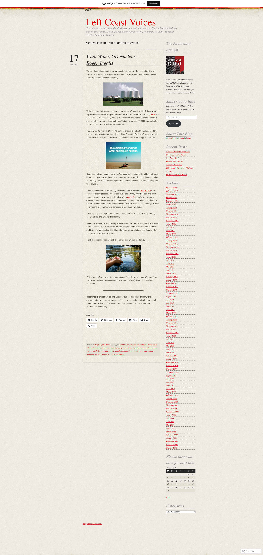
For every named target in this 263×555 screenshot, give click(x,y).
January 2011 (171, 359)
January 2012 (171, 319)
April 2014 (170, 230)
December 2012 (172, 283)
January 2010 (171, 398)
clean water (124, 344)
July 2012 (170, 299)
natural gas (106, 347)
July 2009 (170, 418)
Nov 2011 (74, 59)
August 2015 (171, 204)
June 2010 (170, 382)
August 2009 (171, 415)
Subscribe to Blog (180, 101)
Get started (153, 3)
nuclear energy (117, 347)
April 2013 (170, 270)
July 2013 (170, 260)
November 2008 (172, 444)
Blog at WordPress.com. (92, 523)
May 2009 (170, 425)
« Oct (168, 497)
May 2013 (170, 266)
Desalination (145, 190)
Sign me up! (173, 123)
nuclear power (129, 347)
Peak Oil (96, 351)
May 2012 (170, 306)
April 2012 (170, 309)
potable (152, 114)
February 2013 (172, 276)
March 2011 (171, 352)
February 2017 (172, 191)
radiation (90, 354)
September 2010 (172, 372)
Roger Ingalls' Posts (102, 344)
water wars (105, 354)
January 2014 (171, 240)
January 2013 (171, 280)
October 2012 (171, 289)
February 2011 (172, 355)
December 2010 (172, 362)
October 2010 (171, 369)
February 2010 (172, 395)
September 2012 (172, 293)
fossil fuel (96, 347)
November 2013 (172, 247)
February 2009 (172, 434)
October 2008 (171, 448)
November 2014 (172, 214)
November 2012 (172, 286)
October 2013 (171, 250)
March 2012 (171, 313)
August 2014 (171, 224)
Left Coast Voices (121, 21)
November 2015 (172, 194)
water (97, 354)
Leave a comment (117, 354)
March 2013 (171, 273)
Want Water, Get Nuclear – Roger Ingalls (112, 59)
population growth (140, 351)
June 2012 (170, 303)
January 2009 (171, 438)
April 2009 (170, 428)
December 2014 (172, 210)
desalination (134, 344)
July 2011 (170, 339)
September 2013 (172, 253)
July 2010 (170, 378)
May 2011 (170, 345)
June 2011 (170, 342)
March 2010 (171, 392)
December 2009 (172, 401)
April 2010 (170, 388)
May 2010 (170, 385)
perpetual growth (107, 351)
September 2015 (172, 201)
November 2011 (172, 326)
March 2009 (171, 431)
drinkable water (146, 344)
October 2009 (171, 408)
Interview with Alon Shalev (176, 174)
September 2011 (172, 332)
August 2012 (171, 296)
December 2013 (172, 243)
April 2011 (170, 349)
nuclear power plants (144, 347)
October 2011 (171, 329)
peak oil (130, 197)
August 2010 (171, 375)
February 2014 (172, 237)
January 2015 (171, 207)
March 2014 (171, 233)
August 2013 (171, 257)
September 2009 (172, 411)
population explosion (123, 351)
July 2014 (170, 227)
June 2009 (170, 421)
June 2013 (170, 263)
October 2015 (171, 197)
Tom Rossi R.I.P (172, 158)
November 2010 (172, 365)
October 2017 (171, 187)
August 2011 (171, 336)
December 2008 (172, 441)
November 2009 (172, 405)
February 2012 (172, 316)
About (88, 10)
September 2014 (172, 220)
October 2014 (171, 217)
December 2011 (172, 322)
